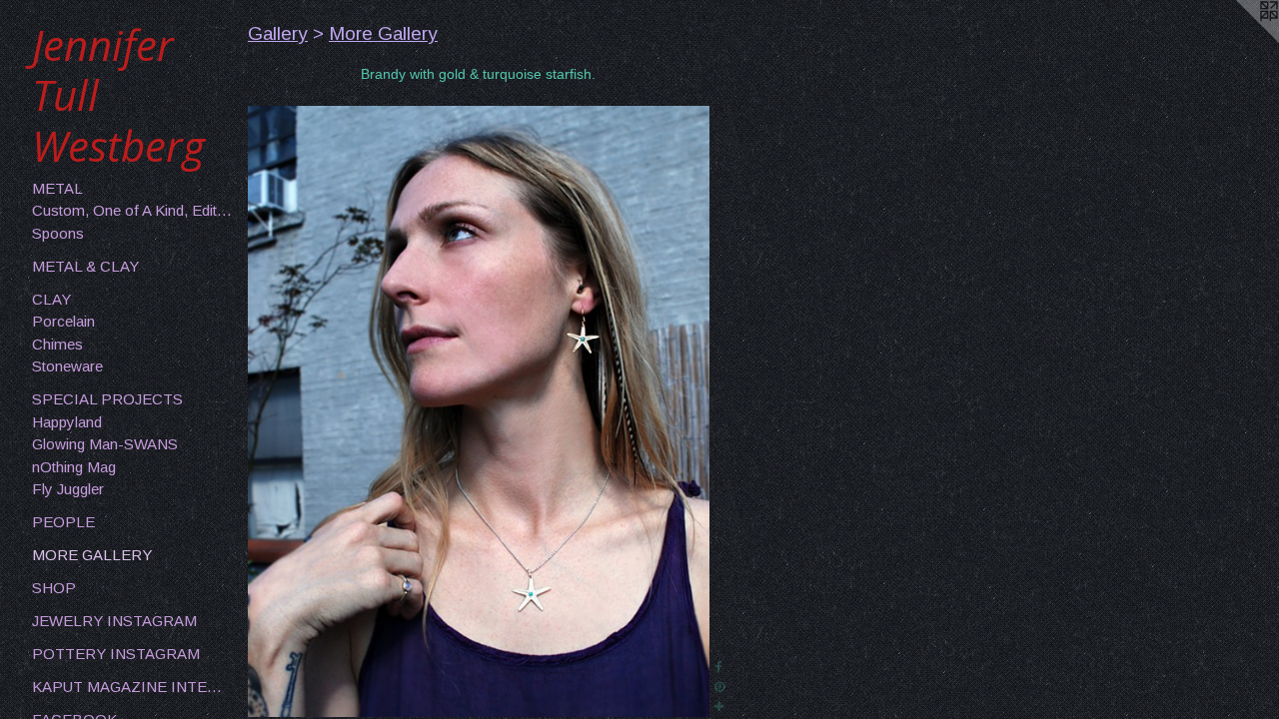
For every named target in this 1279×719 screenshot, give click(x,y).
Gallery (278, 33)
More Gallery (92, 554)
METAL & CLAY (85, 266)
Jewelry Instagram (114, 620)
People (63, 521)
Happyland (67, 421)
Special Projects (107, 398)
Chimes (57, 344)
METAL (57, 188)
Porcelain (63, 321)
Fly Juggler (68, 488)
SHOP (54, 587)
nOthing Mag (74, 466)
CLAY (51, 299)
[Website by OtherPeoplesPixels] (1239, 40)
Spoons (58, 233)
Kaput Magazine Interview (132, 686)
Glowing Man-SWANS (105, 443)
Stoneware (67, 366)
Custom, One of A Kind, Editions (132, 210)
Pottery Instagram (116, 653)
